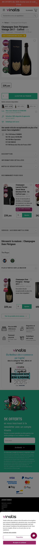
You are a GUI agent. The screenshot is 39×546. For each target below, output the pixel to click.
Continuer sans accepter (9, 532)
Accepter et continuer (19, 543)
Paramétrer (19, 537)
